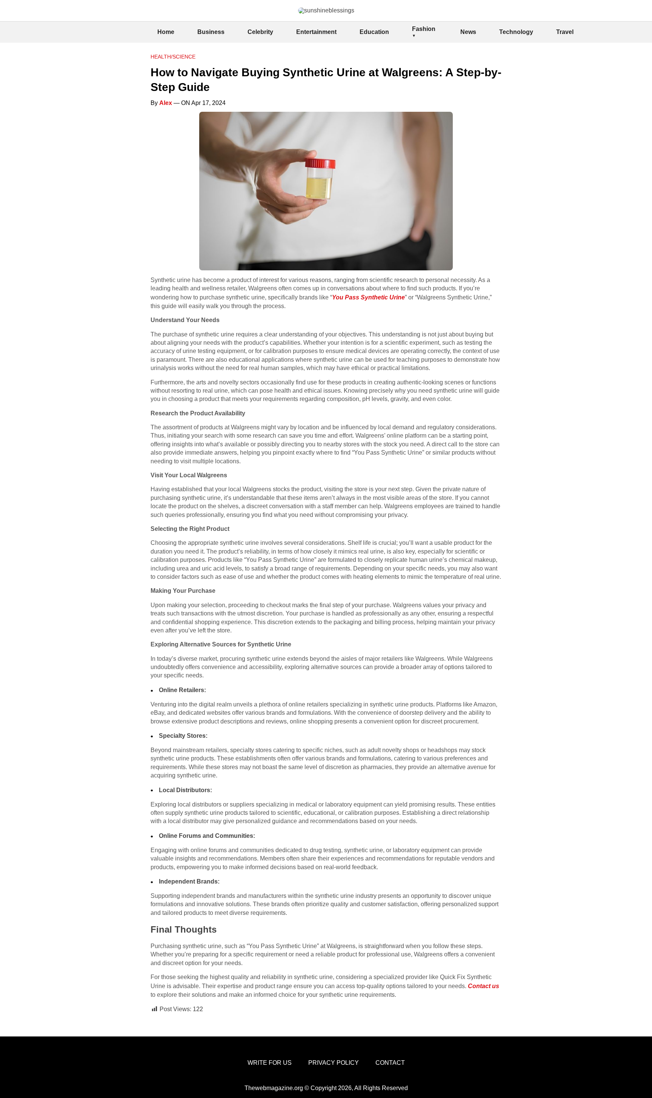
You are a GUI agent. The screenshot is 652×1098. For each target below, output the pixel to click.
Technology (516, 32)
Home (165, 32)
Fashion (423, 29)
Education (374, 32)
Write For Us (270, 1062)
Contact (390, 1062)
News (468, 32)
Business (211, 32)
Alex (165, 103)
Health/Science (173, 57)
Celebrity (260, 32)
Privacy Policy (333, 1062)
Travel (565, 32)
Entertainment (316, 32)
